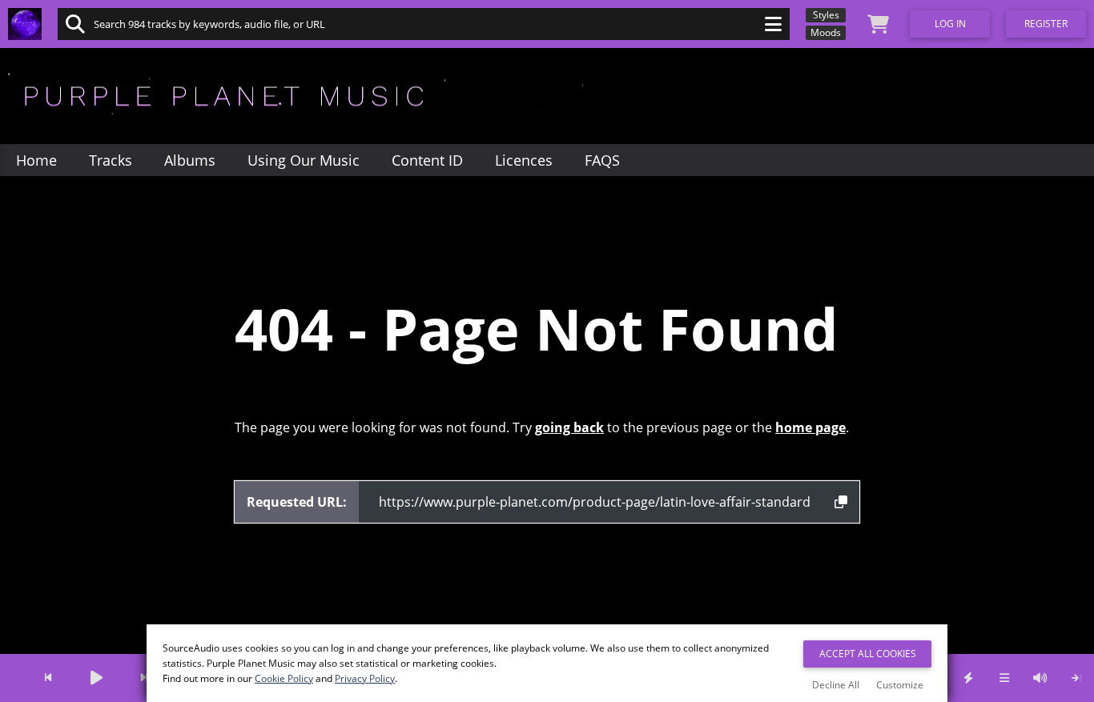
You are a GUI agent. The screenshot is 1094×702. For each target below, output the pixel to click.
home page (810, 427)
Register (1046, 23)
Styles (826, 15)
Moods (825, 32)
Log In (950, 23)
